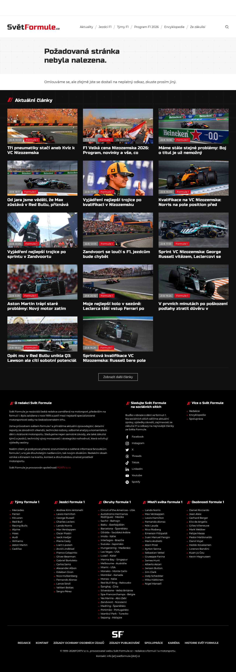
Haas (15, 533)
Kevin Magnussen (200, 556)
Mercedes (18, 510)
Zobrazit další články (118, 377)
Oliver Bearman (66, 556)
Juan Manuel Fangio (157, 537)
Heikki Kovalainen (200, 544)
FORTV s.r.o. (64, 467)
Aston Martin (19, 544)
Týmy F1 (123, 27)
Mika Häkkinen (154, 579)
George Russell (65, 517)
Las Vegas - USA (110, 551)
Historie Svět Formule (201, 643)
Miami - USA (108, 567)
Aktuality (86, 27)
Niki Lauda (151, 525)
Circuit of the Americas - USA (118, 510)
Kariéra (174, 643)
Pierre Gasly (63, 541)
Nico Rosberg (153, 529)
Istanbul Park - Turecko (114, 613)
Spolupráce (196, 418)
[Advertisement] (118, 7)
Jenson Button (154, 568)
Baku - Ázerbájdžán (112, 524)
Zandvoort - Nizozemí (114, 602)
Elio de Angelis (198, 521)
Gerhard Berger (198, 517)
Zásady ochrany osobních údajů (78, 643)
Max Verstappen (66, 529)
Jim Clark (150, 571)
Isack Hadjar (63, 537)
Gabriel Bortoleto (66, 560)
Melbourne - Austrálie (114, 563)
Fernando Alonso (66, 579)
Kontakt (42, 643)
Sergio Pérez (64, 591)
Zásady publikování (124, 643)
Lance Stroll (63, 583)
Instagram (138, 443)
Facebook (138, 436)
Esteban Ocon (64, 571)
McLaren (17, 517)
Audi (15, 537)
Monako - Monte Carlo (114, 571)
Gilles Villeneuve (199, 525)
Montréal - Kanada (112, 574)
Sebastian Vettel (154, 552)
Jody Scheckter (154, 575)
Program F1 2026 (146, 27)
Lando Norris (64, 525)
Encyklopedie (174, 27)
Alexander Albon (66, 568)
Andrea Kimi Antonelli (69, 510)
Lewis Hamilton (65, 513)
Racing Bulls (19, 525)
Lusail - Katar (108, 555)
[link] (227, 27)
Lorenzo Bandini (199, 548)
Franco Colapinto (66, 552)
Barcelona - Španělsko (114, 528)
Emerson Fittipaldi (156, 533)
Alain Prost (151, 544)
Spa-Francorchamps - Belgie (118, 594)
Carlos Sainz (63, 564)
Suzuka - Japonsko (112, 543)
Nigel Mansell (153, 583)
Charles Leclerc (65, 521)
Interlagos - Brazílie (112, 540)
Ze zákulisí (197, 27)
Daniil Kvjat (196, 541)
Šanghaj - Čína (109, 586)
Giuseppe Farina (155, 556)
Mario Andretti (153, 541)
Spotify (136, 481)
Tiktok (135, 462)
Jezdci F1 (105, 27)
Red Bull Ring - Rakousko (116, 582)
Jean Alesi (195, 513)
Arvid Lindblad (65, 548)
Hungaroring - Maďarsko (115, 547)
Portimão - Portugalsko (115, 609)
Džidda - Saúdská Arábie (115, 532)
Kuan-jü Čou (196, 552)
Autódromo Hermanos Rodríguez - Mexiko (114, 515)
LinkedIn (137, 468)
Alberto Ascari (153, 564)
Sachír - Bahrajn (110, 520)
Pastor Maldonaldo (200, 537)
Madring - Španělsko (113, 605)
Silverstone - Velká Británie (117, 590)
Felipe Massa (197, 533)
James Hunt (152, 560)
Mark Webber (197, 529)
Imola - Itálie (108, 536)
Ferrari (16, 513)
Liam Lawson (64, 544)
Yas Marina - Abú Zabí (113, 598)
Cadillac (17, 548)
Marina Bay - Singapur (114, 559)
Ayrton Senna (153, 548)
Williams (17, 541)
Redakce (194, 411)
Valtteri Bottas (64, 587)
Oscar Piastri (63, 533)
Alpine (16, 529)
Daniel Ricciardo (199, 510)
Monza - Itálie (109, 578)
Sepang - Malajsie (111, 617)
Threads (136, 455)
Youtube (137, 475)
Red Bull (17, 521)
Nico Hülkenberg (66, 575)
